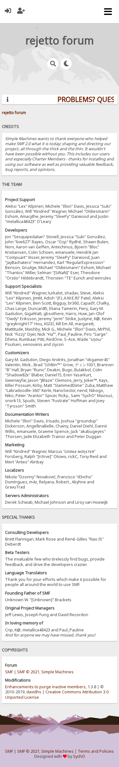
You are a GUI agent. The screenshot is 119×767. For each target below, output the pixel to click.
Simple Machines (57, 672)
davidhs (33, 692)
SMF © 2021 (28, 672)
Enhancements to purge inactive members (45, 687)
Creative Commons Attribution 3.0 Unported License (57, 694)
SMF (9, 672)
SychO (79, 756)
